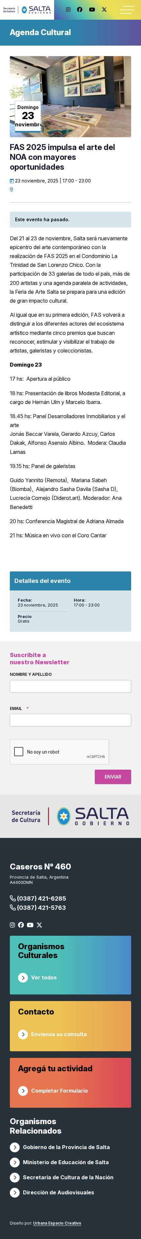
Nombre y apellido (31, 674)
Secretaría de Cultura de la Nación (68, 1177)
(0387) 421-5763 (41, 907)
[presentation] (60, 752)
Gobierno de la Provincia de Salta (66, 1147)
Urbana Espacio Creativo (57, 1223)
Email (19, 708)
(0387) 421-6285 (41, 898)
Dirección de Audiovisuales (58, 1192)
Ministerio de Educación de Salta (66, 1162)
